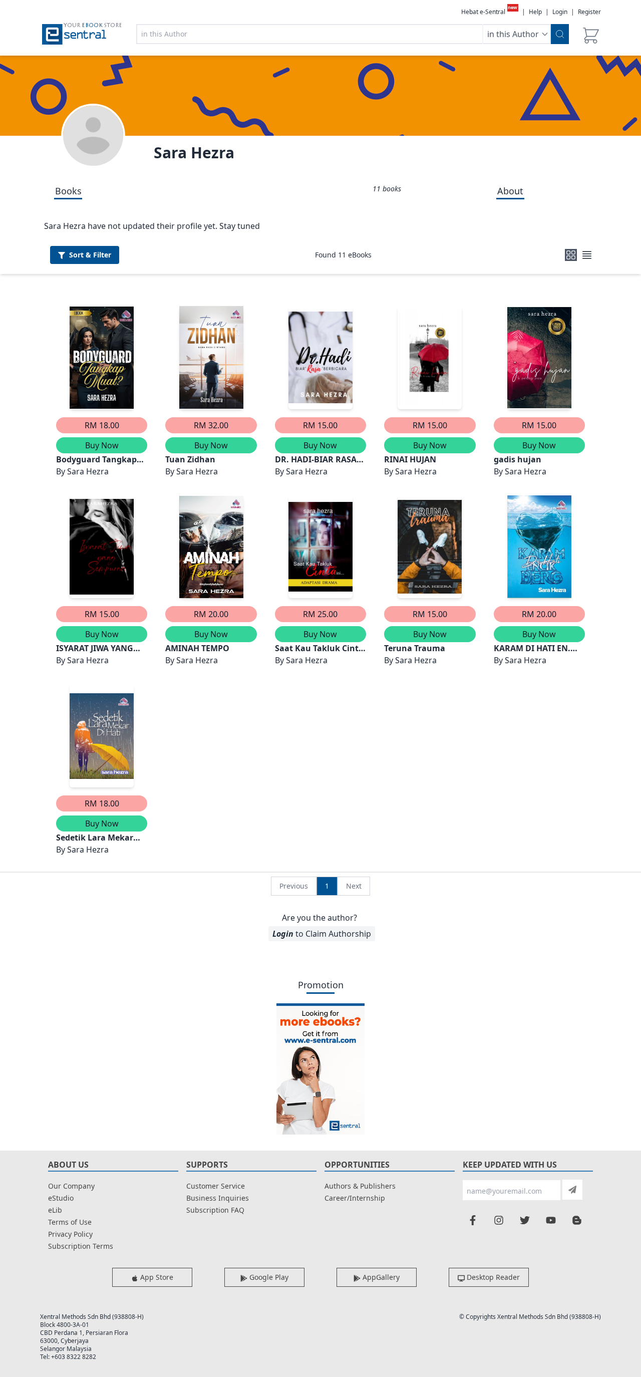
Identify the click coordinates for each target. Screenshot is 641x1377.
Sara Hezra (194, 152)
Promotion (321, 985)
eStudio (61, 1198)
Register (589, 12)
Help (535, 12)
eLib (55, 1210)
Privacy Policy (70, 1234)
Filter (90, 254)
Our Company (71, 1186)
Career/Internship (355, 1198)
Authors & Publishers (360, 1186)
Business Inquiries (217, 1198)
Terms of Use (70, 1222)
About (510, 191)
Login (559, 12)
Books (68, 191)
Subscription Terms (80, 1246)
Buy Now (102, 445)
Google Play (267, 1277)
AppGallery (380, 1277)
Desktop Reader (492, 1277)
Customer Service (215, 1186)
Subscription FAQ (215, 1210)
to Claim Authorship (321, 933)
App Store (155, 1277)
